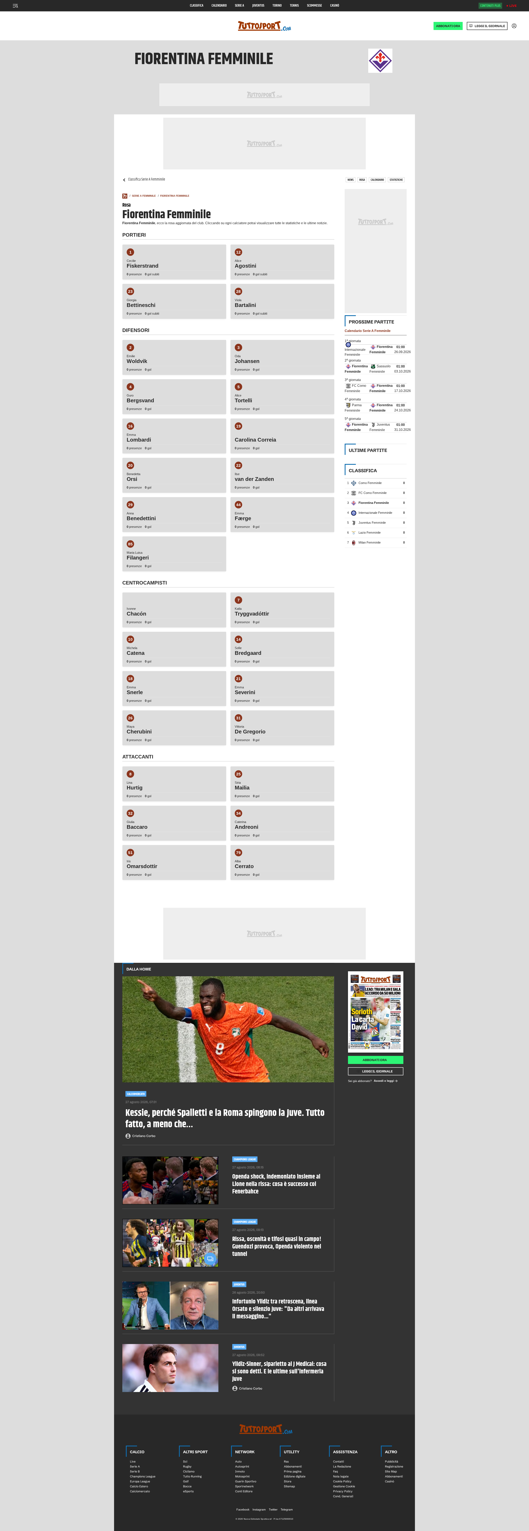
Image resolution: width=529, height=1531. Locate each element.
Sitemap (289, 1486)
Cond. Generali (343, 1496)
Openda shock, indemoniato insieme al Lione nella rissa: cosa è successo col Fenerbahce (276, 1184)
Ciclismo (188, 1471)
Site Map (391, 1471)
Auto (238, 1461)
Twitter (273, 1509)
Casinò (334, 5)
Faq (335, 1471)
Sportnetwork (244, 1486)
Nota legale (341, 1476)
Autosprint (242, 1466)
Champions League (245, 1159)
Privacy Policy (343, 1491)
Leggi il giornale (490, 26)
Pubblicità (391, 1461)
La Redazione (342, 1466)
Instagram (259, 1509)
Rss (286, 1461)
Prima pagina (292, 1471)
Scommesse (314, 5)
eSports (188, 1491)
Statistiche (396, 179)
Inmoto (240, 1471)
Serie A (239, 5)
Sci (185, 1461)
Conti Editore (244, 1491)
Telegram (287, 1509)
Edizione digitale (294, 1476)
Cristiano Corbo (143, 1136)
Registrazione (394, 1466)
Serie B (135, 1471)
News (351, 179)
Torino (277, 5)
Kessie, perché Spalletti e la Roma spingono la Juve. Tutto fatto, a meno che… (225, 1119)
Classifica (196, 5)
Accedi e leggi (384, 1080)
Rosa (362, 179)
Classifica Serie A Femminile (146, 179)
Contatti (338, 1461)
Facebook (242, 1509)
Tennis (294, 5)
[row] (376, 350)
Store (287, 1481)
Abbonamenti (293, 1466)
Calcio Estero (139, 1486)
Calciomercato (136, 1094)
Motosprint (242, 1476)
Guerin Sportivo (245, 1481)
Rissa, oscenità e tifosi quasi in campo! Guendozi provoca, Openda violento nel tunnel (276, 1246)
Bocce (187, 1486)
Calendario (219, 5)
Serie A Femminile (144, 195)
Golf (186, 1481)
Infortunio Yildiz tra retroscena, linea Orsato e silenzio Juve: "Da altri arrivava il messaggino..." (278, 1309)
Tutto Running (192, 1476)
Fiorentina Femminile (174, 195)
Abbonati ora (375, 1059)
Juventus (258, 5)
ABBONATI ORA (448, 26)
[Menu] (15, 6)
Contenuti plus (490, 6)
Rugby (187, 1466)
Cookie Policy (342, 1481)
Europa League (140, 1481)
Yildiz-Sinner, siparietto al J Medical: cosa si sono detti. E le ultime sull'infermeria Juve (279, 1371)
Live (513, 5)
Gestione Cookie (344, 1486)
